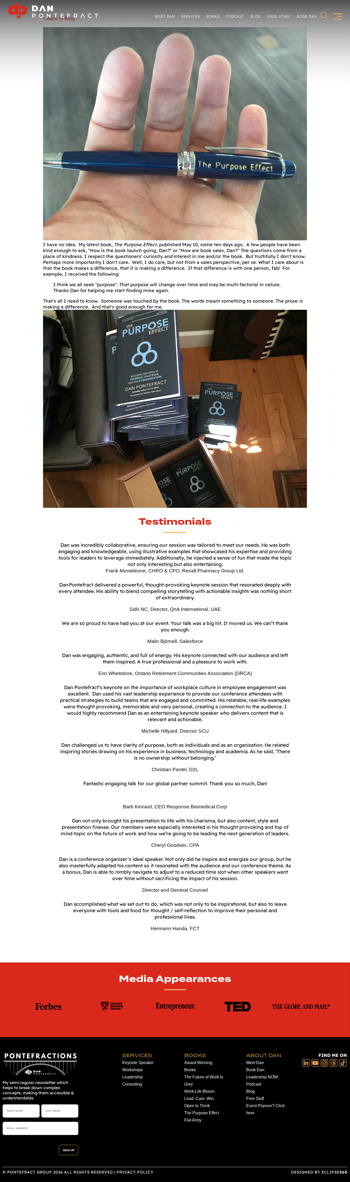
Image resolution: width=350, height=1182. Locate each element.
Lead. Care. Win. (199, 1098)
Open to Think (197, 1106)
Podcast (235, 16)
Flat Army (192, 1120)
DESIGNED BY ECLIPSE (319, 1172)
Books (213, 16)
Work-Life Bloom (199, 1091)
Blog (256, 16)
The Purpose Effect (201, 1113)
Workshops (132, 1070)
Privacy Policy (135, 1172)
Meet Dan (164, 16)
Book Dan (307, 16)
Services (190, 16)
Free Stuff (279, 16)
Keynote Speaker (138, 1062)
